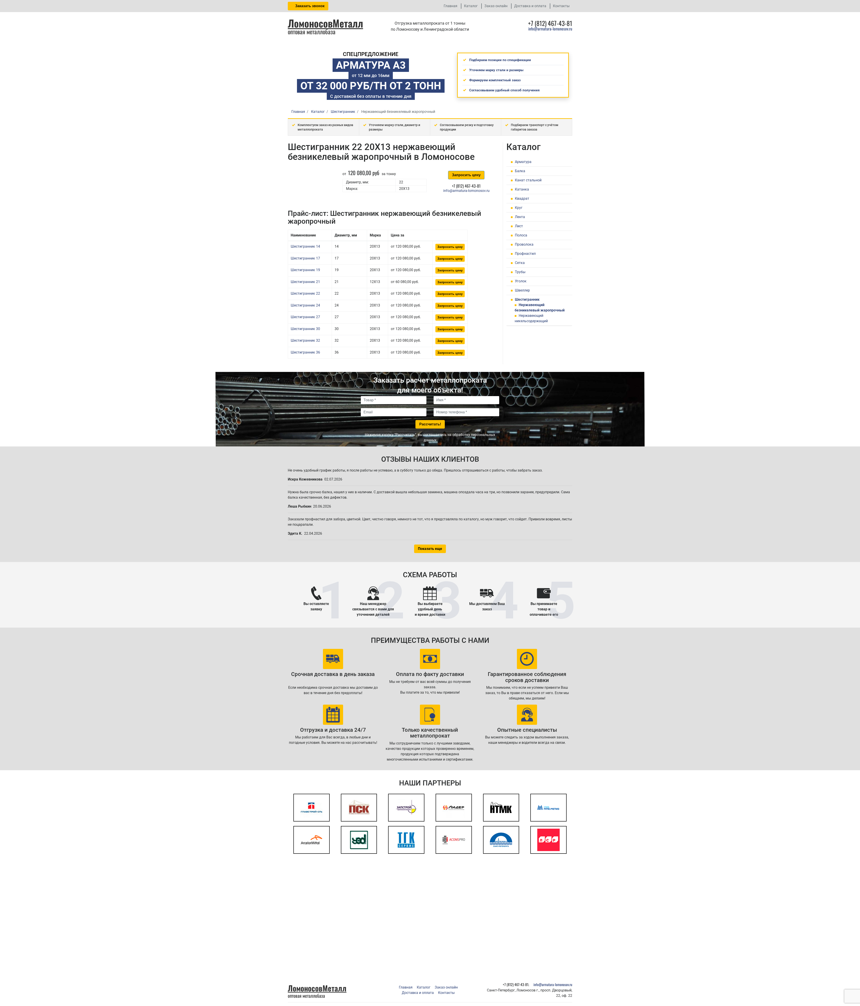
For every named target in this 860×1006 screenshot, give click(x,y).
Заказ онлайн (495, 6)
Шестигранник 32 (305, 340)
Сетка (520, 263)
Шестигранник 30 (305, 329)
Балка (520, 171)
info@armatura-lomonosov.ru (550, 29)
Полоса (521, 235)
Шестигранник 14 (305, 246)
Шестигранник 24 (305, 305)
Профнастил (525, 253)
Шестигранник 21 (305, 282)
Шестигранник (527, 299)
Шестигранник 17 (305, 258)
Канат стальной (528, 180)
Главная (450, 6)
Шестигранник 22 (305, 293)
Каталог (471, 6)
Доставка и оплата (530, 6)
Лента (520, 217)
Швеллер (522, 290)
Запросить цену (466, 175)
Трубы (520, 272)
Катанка (522, 189)
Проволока (524, 244)
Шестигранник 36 (305, 352)
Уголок (521, 281)
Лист (519, 226)
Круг (518, 208)
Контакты (561, 6)
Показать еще (430, 549)
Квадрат (522, 198)
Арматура (523, 162)
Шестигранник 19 (305, 270)
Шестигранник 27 (305, 317)
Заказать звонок (309, 6)
